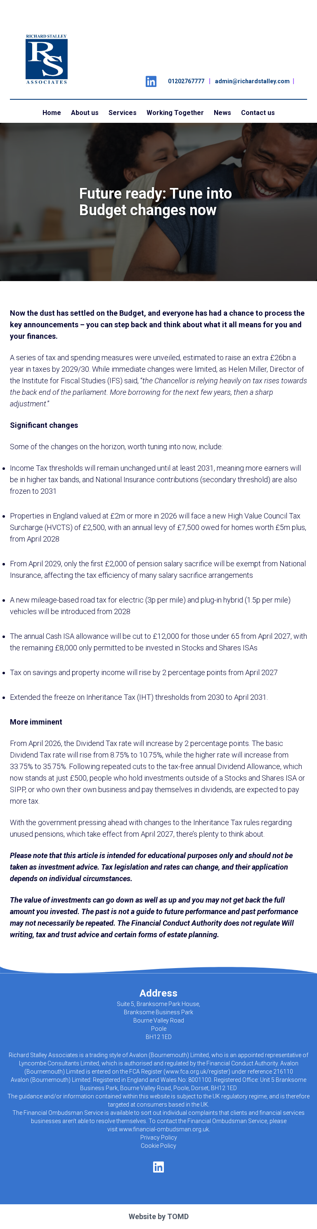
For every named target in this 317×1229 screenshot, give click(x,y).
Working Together (175, 113)
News (222, 113)
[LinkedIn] (151, 79)
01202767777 (186, 81)
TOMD (178, 1216)
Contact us (258, 113)
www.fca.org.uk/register (197, 1071)
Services (123, 113)
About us (85, 113)
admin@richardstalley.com (252, 81)
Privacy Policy (158, 1137)
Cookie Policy (158, 1145)
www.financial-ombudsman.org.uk (164, 1129)
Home (52, 113)
